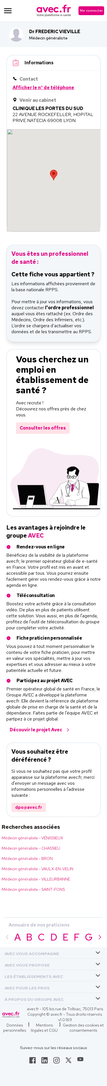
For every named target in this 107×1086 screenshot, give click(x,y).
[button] (32, 952)
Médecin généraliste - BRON (27, 858)
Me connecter (91, 10)
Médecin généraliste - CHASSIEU (31, 848)
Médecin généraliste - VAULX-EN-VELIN (37, 868)
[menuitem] (53, 953)
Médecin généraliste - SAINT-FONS (33, 889)
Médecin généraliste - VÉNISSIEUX (32, 838)
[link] (32, 1062)
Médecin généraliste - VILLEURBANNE (36, 879)
